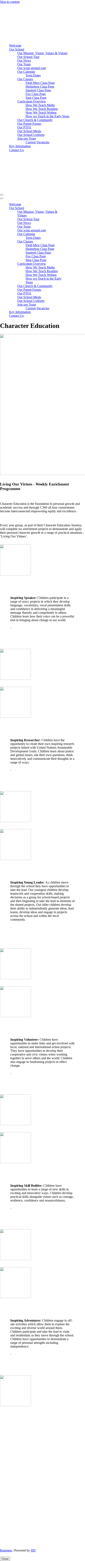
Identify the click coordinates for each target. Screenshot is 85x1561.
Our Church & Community (35, 120)
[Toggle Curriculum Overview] (72, 264)
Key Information (20, 146)
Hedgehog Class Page (40, 86)
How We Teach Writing (41, 112)
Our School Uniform (30, 135)
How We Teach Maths (40, 105)
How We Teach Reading (42, 109)
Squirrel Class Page (38, 90)
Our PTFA (24, 127)
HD (33, 1550)
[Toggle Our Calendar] (72, 234)
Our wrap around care (31, 68)
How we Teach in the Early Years (47, 116)
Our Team (24, 64)
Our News (24, 60)
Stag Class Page (36, 97)
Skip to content (10, 2)
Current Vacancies (37, 142)
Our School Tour (28, 57)
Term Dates (33, 75)
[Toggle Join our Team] (72, 304)
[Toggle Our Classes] (72, 241)
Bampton (6, 1550)
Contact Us (16, 150)
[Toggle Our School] (72, 208)
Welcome (15, 45)
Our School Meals (29, 131)
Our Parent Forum (29, 123)
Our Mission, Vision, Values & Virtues (42, 53)
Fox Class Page (36, 94)
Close (5, 1558)
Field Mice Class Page (40, 83)
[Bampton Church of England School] (33, 38)
